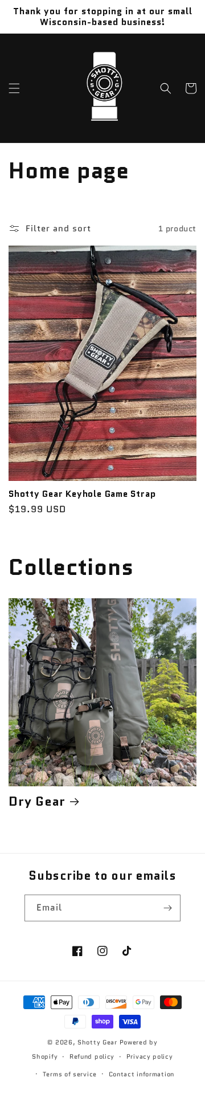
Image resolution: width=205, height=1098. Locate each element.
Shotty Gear (97, 1042)
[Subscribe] (167, 908)
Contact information (141, 1074)
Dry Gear (37, 801)
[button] (14, 88)
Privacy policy (149, 1056)
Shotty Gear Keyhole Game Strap (82, 493)
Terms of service (70, 1074)
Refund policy (91, 1056)
